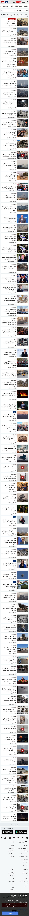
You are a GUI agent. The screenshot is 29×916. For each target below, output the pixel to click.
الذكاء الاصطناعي (24, 881)
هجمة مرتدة (12, 881)
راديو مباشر (12, 848)
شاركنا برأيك (25, 865)
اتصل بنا (26, 845)
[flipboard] (23, 838)
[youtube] (14, 838)
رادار (13, 878)
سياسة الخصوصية (23, 856)
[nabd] (27, 838)
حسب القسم (5, 14)
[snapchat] (18, 838)
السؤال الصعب (11, 875)
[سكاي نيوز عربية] (19, 2)
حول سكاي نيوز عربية (23, 848)
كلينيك (13, 887)
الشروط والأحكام (24, 853)
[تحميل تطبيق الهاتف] (14, 832)
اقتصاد (26, 884)
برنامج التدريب (24, 851)
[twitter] (10, 838)
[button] (2, 10)
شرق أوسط (25, 873)
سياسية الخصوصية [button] (21, 909)
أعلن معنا (26, 862)
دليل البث (12, 856)
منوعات (26, 887)
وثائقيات (12, 889)
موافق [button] (10, 913)
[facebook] (1, 838)
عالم (27, 875)
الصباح (13, 884)
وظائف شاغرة (24, 859)
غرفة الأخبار (12, 873)
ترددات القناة (11, 851)
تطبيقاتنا (12, 845)
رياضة (26, 878)
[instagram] (5, 838)
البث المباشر (11, 853)
